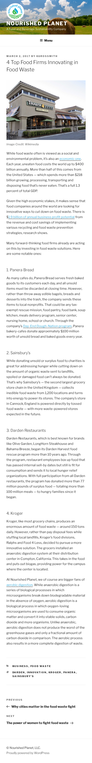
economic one (70, 159)
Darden (18, 672)
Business (20, 666)
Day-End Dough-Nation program (47, 326)
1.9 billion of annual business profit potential (41, 217)
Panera (69, 672)
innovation (37, 672)
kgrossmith (47, 56)
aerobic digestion (19, 585)
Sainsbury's (23, 676)
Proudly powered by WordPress (27, 753)
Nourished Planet (37, 23)
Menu (48, 40)
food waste (40, 666)
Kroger (55, 672)
